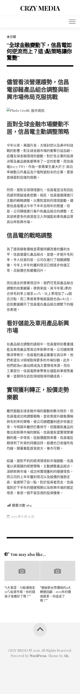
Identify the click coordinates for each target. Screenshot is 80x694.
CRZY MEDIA (40, 8)
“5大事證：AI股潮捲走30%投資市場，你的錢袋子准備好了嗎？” (19, 591)
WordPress (38, 655)
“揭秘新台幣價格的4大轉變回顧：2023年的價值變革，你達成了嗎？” (55, 594)
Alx (66, 655)
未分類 (11, 37)
